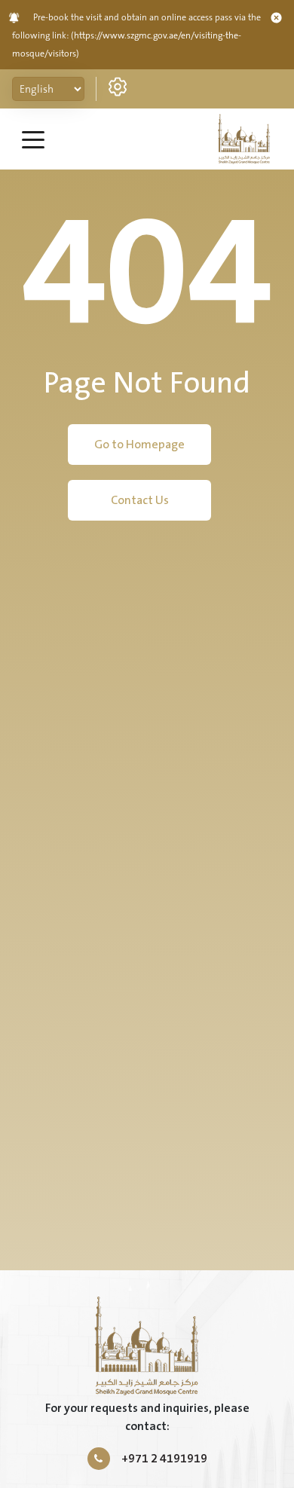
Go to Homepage (139, 444)
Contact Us (140, 500)
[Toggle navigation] (33, 138)
